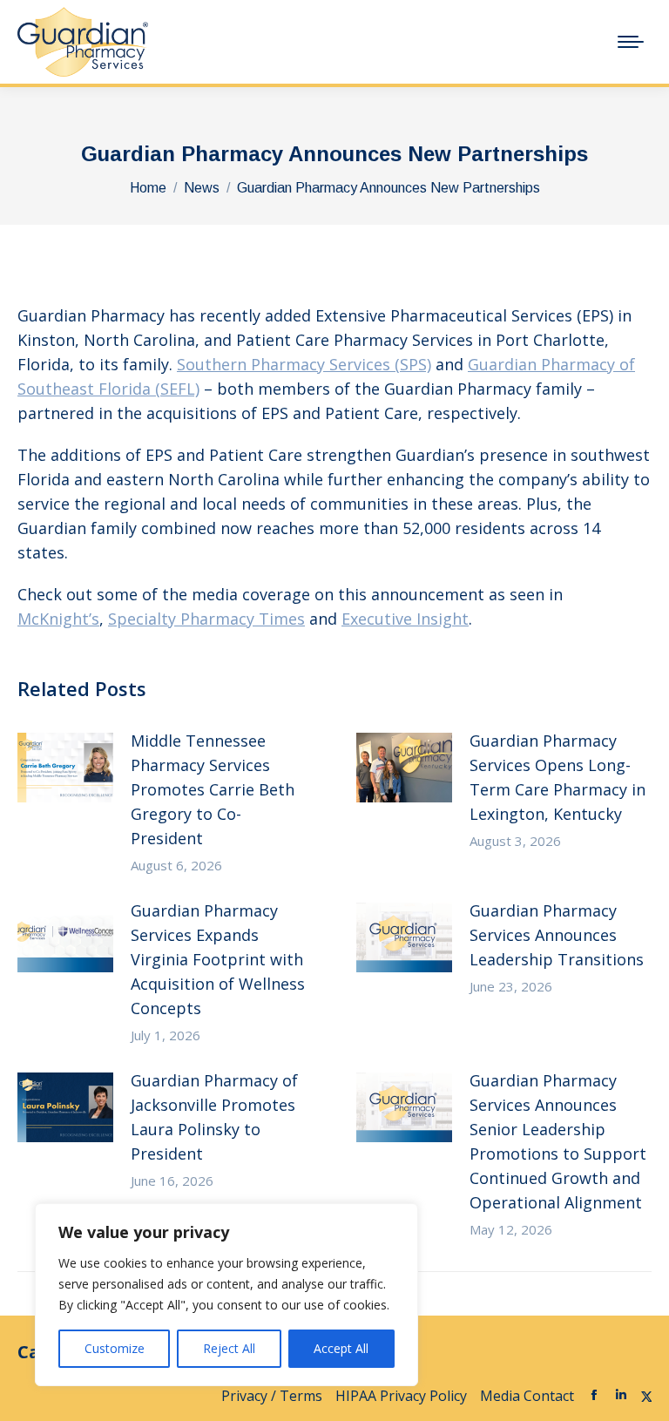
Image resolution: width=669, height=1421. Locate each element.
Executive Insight (405, 618)
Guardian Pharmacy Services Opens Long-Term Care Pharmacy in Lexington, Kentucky (557, 777)
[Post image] (65, 767)
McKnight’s (58, 618)
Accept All (341, 1348)
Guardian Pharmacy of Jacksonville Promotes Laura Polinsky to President (214, 1117)
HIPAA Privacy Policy (401, 1395)
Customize (114, 1348)
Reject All (229, 1348)
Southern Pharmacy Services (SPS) (304, 364)
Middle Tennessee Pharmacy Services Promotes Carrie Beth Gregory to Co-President (212, 789)
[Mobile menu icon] (631, 41)
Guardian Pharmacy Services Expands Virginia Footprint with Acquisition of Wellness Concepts (218, 959)
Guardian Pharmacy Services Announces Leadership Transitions (557, 935)
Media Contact (527, 1395)
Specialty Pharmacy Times (206, 618)
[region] (226, 1294)
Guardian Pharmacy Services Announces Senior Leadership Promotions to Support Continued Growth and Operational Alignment (558, 1141)
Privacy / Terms (271, 1395)
